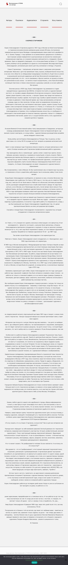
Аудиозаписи (32, 20)
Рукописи (19, 20)
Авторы (9, 20)
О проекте (44, 20)
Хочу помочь (57, 20)
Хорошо (34, 562)
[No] (66, 560)
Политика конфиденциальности (34, 560)
